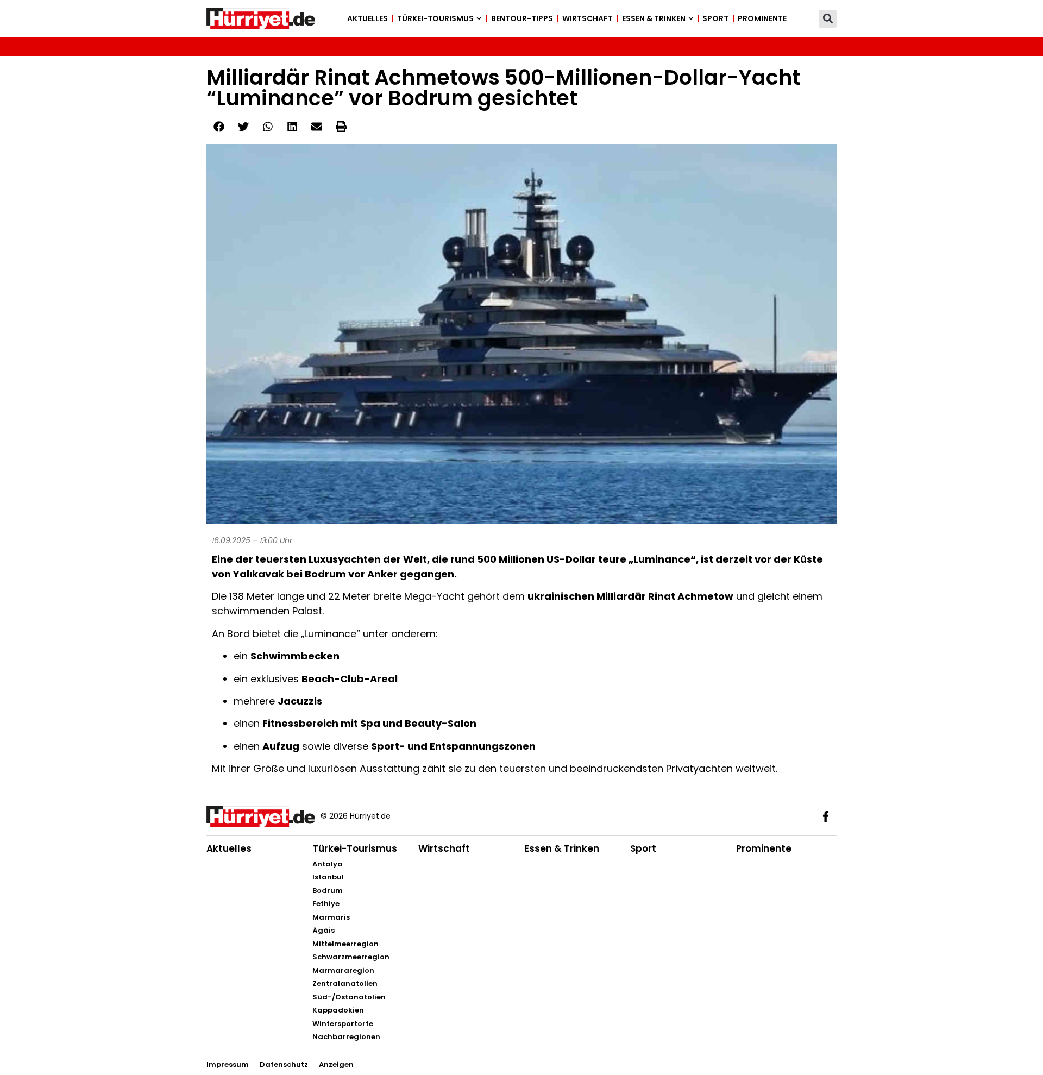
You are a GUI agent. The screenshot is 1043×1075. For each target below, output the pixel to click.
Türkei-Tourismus (435, 18)
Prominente (762, 18)
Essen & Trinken (654, 18)
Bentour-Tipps (522, 18)
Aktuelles (367, 18)
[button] (828, 19)
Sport (715, 18)
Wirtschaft (587, 18)
